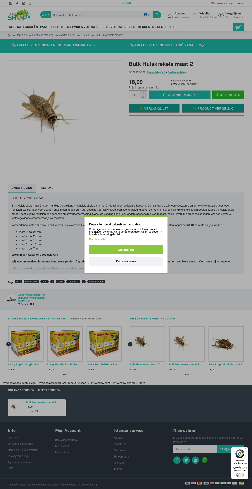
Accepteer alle (126, 249)
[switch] (240, 475)
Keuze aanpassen (126, 261)
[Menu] (246, 449)
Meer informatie (97, 239)
